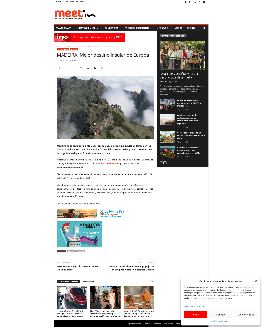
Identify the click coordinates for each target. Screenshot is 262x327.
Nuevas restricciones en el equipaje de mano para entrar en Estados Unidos (131, 268)
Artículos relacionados (68, 281)
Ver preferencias (246, 314)
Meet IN (163, 81)
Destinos (71, 251)
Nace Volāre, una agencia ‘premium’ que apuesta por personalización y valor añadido (105, 314)
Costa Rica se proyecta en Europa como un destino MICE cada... (191, 135)
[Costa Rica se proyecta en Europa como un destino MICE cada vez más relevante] (167, 137)
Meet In (63, 60)
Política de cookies (219, 321)
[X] (200, 2)
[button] (255, 281)
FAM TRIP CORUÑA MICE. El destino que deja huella (179, 75)
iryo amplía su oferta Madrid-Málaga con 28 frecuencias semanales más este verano (71, 314)
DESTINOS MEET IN (88, 28)
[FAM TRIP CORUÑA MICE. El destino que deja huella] (183, 55)
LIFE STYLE (162, 28)
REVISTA (191, 28)
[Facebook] (185, 2)
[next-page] (152, 281)
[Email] (88, 68)
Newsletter (168, 323)
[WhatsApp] (81, 68)
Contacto (157, 323)
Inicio (59, 46)
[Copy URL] (102, 68)
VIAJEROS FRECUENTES (137, 28)
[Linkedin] (195, 2)
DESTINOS (80, 46)
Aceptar (195, 314)
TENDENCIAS (111, 28)
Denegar (220, 314)
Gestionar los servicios (194, 306)
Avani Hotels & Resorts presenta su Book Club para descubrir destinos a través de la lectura (139, 314)
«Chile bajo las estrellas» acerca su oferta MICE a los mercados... (189, 103)
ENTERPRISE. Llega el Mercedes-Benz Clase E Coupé (77, 268)
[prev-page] (148, 281)
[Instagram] (190, 2)
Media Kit (147, 323)
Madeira (80, 251)
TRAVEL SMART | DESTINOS (173, 36)
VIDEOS (178, 28)
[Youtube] (204, 2)
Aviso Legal (180, 323)
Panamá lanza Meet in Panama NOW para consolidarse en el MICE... (189, 150)
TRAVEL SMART (63, 28)
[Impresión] (95, 68)
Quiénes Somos (134, 323)
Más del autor (88, 281)
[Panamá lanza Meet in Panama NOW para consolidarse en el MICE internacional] (167, 152)
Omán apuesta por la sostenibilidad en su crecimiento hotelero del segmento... (188, 119)
